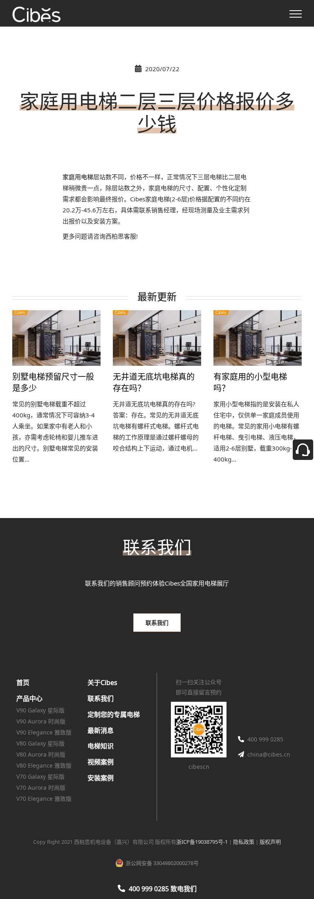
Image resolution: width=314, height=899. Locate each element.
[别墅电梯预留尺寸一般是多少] (56, 338)
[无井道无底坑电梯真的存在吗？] (157, 338)
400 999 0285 (265, 739)
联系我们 (100, 698)
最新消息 (100, 730)
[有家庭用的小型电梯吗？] (257, 338)
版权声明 (270, 841)
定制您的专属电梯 (113, 714)
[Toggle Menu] (295, 14)
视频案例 (100, 761)
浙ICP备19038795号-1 (202, 841)
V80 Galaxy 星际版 (40, 743)
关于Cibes (102, 682)
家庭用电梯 (78, 177)
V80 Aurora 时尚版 (40, 754)
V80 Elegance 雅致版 (44, 765)
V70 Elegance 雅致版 (44, 798)
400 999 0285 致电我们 (163, 888)
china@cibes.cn (268, 754)
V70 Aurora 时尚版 (40, 787)
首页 (22, 682)
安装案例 (100, 777)
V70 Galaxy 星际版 (40, 776)
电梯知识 (100, 745)
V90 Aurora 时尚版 (40, 721)
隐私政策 (243, 841)
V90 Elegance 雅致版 (44, 732)
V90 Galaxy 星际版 (40, 710)
